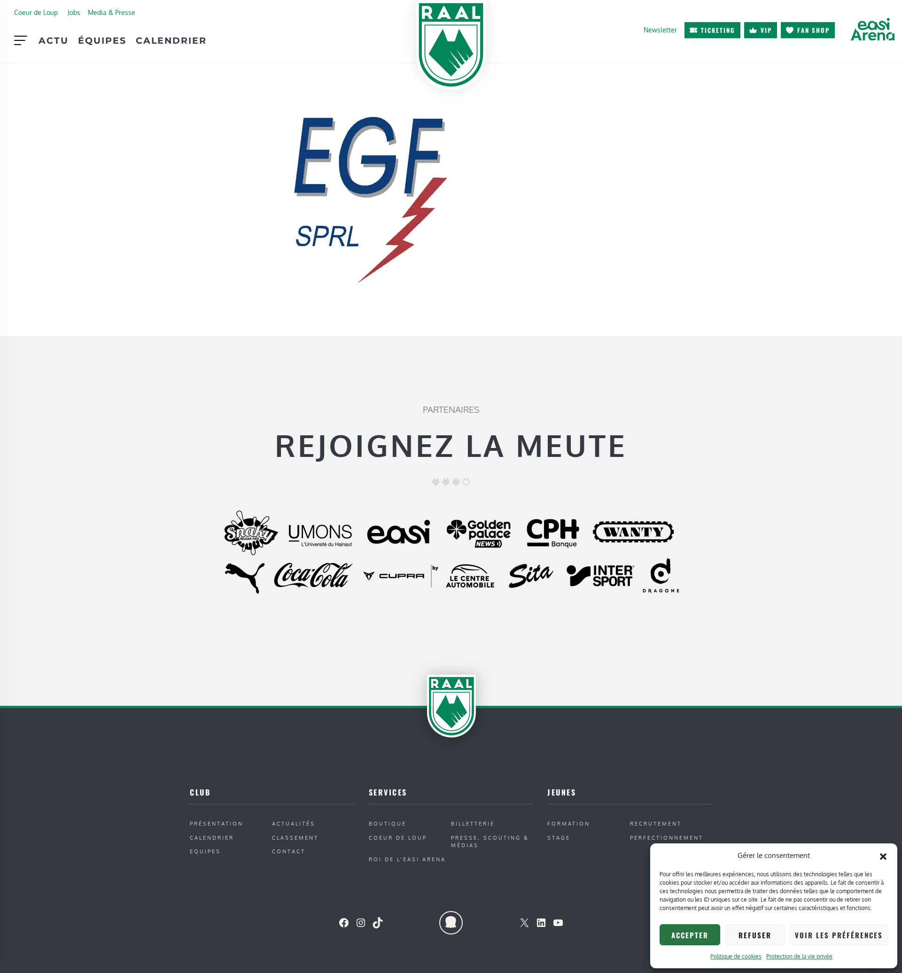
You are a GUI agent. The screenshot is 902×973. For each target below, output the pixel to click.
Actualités (293, 823)
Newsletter (660, 29)
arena (872, 29)
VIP (766, 30)
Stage (558, 837)
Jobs (74, 12)
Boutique (387, 823)
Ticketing (718, 30)
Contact (288, 851)
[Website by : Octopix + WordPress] (451, 922)
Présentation (216, 823)
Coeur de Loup (36, 12)
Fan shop (813, 30)
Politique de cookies (736, 956)
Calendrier (171, 40)
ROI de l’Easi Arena (407, 859)
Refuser (755, 935)
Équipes (102, 40)
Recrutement (656, 823)
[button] (883, 855)
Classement (295, 837)
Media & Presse (111, 12)
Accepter (689, 935)
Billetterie (473, 823)
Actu (54, 40)
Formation (568, 823)
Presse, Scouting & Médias (490, 841)
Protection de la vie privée (799, 956)
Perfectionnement (666, 837)
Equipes (205, 851)
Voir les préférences (839, 935)
